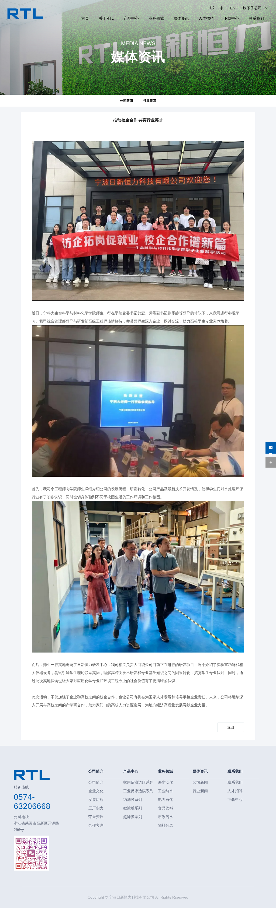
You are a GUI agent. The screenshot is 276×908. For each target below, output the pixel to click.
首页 (85, 18)
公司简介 (96, 771)
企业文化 (96, 791)
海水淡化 (165, 782)
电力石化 (165, 799)
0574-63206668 (32, 802)
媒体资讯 (181, 18)
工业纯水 (165, 791)
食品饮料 (165, 808)
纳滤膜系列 (132, 799)
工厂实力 (96, 808)
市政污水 (165, 817)
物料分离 (165, 825)
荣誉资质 (96, 817)
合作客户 (96, 825)
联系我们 (256, 18)
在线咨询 (271, 449)
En (232, 8)
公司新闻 (126, 100)
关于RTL (106, 18)
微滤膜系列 (132, 808)
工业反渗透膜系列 (138, 791)
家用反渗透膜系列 (138, 782)
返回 (230, 727)
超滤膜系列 (132, 817)
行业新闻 (149, 100)
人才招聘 (206, 18)
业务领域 (156, 18)
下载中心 (231, 18)
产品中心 (131, 18)
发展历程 (96, 799)
